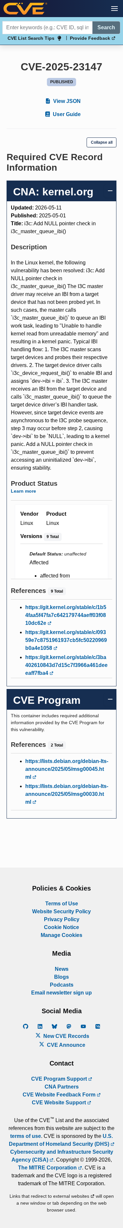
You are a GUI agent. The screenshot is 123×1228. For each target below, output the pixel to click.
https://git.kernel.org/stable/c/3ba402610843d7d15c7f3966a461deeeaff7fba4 (66, 665)
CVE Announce (65, 1045)
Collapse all (102, 142)
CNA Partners (62, 1087)
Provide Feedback (91, 38)
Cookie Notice (61, 927)
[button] (114, 8)
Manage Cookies (61, 935)
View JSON (66, 101)
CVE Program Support (59, 1079)
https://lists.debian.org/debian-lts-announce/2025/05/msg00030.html (66, 794)
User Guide (66, 114)
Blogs (61, 977)
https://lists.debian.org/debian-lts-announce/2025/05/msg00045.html (66, 769)
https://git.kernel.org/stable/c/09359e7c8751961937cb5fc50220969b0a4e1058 (66, 640)
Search (106, 27)
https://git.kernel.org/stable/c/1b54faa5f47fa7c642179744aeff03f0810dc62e (65, 615)
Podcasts (61, 985)
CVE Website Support (59, 1102)
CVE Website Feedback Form (60, 1094)
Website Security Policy (61, 911)
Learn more (23, 491)
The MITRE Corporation (48, 1167)
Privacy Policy (61, 919)
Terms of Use (61, 903)
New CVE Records (65, 1036)
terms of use (25, 1136)
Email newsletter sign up (61, 992)
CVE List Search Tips (31, 38)
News (62, 969)
